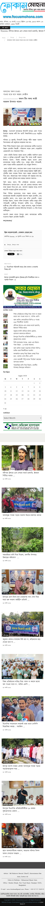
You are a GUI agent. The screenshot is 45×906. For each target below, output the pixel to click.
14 (28, 391)
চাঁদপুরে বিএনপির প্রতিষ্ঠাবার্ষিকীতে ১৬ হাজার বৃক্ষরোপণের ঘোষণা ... (19, 809)
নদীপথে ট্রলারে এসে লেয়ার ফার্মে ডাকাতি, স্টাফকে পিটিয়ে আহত (27, 326)
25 (11, 399)
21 (28, 395)
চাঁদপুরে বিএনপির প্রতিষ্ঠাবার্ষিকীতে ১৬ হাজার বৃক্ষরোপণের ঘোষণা (28, 337)
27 (22, 399)
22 (34, 395)
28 (28, 399)
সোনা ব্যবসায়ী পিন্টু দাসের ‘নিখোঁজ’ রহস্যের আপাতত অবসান (27, 360)
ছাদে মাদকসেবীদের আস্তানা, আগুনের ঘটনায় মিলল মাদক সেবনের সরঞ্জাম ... (21, 852)
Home (3, 38)
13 (22, 391)
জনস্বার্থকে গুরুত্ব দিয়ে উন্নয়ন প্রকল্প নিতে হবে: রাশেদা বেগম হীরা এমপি (26, 354)
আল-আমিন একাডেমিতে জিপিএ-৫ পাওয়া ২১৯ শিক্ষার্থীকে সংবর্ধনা (26, 321)
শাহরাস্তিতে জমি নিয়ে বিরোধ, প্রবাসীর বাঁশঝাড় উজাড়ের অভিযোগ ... (19, 556)
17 (5, 395)
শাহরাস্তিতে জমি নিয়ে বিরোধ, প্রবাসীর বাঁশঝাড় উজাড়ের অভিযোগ (25, 366)
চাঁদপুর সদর (22, 38)
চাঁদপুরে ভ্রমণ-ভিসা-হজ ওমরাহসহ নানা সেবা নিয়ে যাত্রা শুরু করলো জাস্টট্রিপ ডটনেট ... (21, 598)
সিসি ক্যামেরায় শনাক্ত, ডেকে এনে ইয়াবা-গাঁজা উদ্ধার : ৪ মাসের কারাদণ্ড (26, 343)
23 (40, 395)
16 (40, 391)
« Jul (4, 408)
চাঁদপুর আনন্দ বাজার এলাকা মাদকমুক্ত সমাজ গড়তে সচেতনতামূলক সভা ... (21, 767)
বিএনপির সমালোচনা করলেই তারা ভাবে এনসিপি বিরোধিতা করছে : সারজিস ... (20, 725)
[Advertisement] (22, 66)
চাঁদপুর (12, 38)
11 (11, 391)
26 (17, 399)
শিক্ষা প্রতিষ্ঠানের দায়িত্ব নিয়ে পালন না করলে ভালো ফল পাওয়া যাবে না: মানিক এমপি (27, 315)
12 (17, 391)
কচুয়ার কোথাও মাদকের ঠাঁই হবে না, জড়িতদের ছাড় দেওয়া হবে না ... (21, 640)
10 (5, 391)
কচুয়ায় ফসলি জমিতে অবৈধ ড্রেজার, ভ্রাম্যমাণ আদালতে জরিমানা (25, 332)
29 (34, 399)
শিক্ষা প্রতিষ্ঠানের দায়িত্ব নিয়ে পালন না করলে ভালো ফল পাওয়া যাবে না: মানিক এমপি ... (21, 683)
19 (17, 395)
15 (34, 391)
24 (5, 399)
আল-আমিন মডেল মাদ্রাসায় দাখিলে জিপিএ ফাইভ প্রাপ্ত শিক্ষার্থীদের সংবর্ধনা (27, 349)
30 (40, 399)
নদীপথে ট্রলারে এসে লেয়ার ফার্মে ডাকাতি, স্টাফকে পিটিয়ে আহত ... (21, 474)
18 (11, 395)
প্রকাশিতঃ (19, 236)
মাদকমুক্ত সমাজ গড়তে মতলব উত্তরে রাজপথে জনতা (22, 515)
